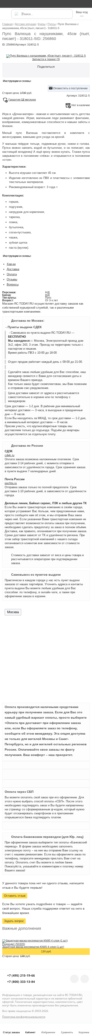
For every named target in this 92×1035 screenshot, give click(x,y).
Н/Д (47, 295)
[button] (6, 16)
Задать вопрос (14, 921)
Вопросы (13, 284)
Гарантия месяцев (22, 99)
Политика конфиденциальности (23, 1017)
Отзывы (12, 279)
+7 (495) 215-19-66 (20, 976)
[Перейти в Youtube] (84, 979)
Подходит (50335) (13, 944)
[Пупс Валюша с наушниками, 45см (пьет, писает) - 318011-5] (46, 56)
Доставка (13, 269)
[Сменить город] (5, 4)
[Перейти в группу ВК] (74, 979)
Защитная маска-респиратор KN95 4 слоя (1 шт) (33, 946)
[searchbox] (42, 14)
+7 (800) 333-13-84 (20, 982)
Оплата (12, 274)
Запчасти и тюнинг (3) (46, 59)
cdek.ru (9, 455)
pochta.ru (11, 483)
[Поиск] (16, 14)
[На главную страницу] (45, 4)
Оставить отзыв (14, 895)
